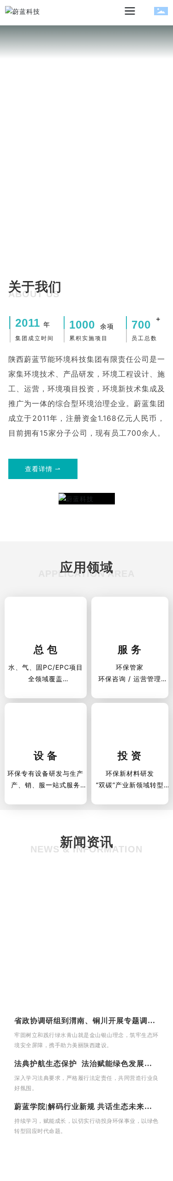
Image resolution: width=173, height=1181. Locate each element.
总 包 (46, 649)
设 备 (46, 755)
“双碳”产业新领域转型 (130, 785)
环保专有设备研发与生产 (45, 773)
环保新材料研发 (130, 773)
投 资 (130, 755)
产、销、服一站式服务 (45, 785)
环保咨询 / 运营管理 (129, 679)
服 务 (130, 649)
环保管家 (129, 667)
